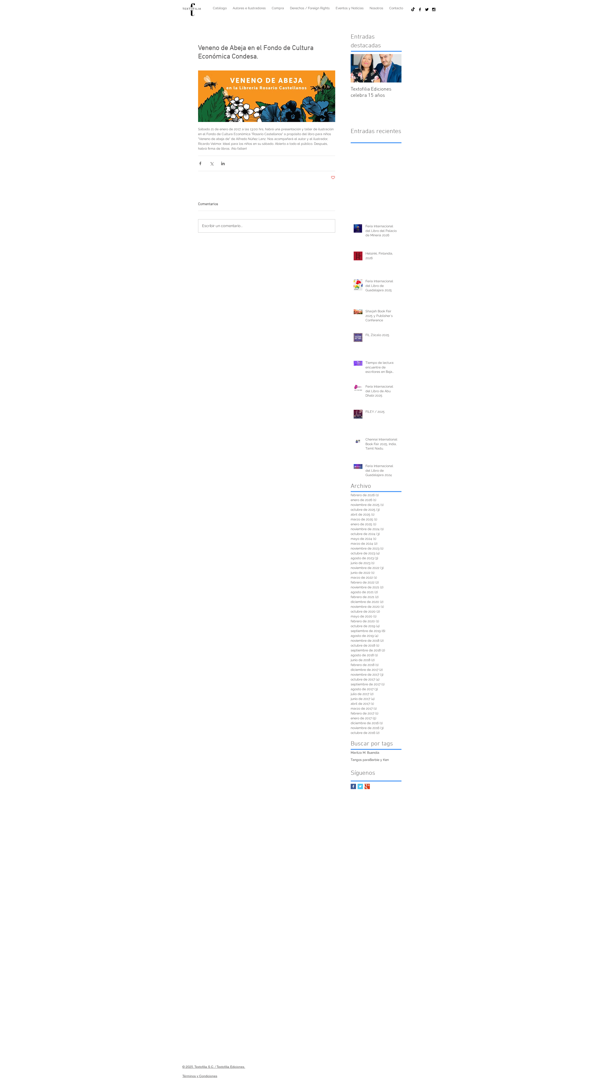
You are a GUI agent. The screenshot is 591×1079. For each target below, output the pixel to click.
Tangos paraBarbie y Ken (370, 760)
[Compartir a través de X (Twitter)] (211, 163)
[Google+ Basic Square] (367, 786)
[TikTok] (413, 9)
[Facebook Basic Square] (353, 786)
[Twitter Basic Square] (360, 786)
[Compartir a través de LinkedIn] (223, 163)
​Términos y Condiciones (199, 1076)
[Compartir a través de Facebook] (200, 163)
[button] (278, 8)
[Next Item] (394, 68)
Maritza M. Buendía (365, 752)
